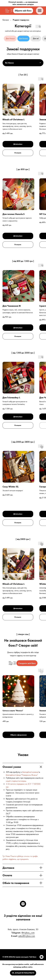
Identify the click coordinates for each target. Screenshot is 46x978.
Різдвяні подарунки (21, 20)
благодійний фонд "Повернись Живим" (22, 775)
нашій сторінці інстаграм (16, 781)
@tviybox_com (27, 932)
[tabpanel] (23, 72)
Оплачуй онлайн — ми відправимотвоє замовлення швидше (23, 3)
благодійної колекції (30, 772)
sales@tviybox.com (26, 935)
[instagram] (23, 904)
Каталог (6, 20)
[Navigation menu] (39, 10)
